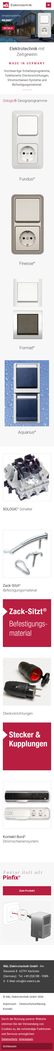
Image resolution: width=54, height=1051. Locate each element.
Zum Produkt (27, 890)
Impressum (9, 1004)
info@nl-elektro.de (28, 981)
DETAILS (8, 28)
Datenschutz (9, 1039)
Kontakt (7, 1009)
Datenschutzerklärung (32, 1004)
